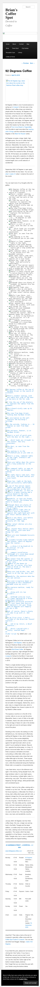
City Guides (25, 48)
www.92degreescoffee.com (13, 851)
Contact (21, 44)
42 (30, 603)
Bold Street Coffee (17, 649)
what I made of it (10, 174)
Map (28, 44)
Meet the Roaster (20, 134)
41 (32, 601)
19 (32, 490)
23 (29, 510)
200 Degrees (18, 643)
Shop (7, 48)
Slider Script (11, 634)
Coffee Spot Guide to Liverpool (14, 939)
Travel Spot (15, 48)
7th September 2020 (28, 925)
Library (20, 52)
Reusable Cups (10, 52)
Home (7, 44)
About (14, 44)
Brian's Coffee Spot (11, 14)
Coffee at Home (10, 57)
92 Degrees (28, 857)
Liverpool (16, 107)
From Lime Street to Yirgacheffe (21, 127)
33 (26, 563)
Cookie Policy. (23, 979)
